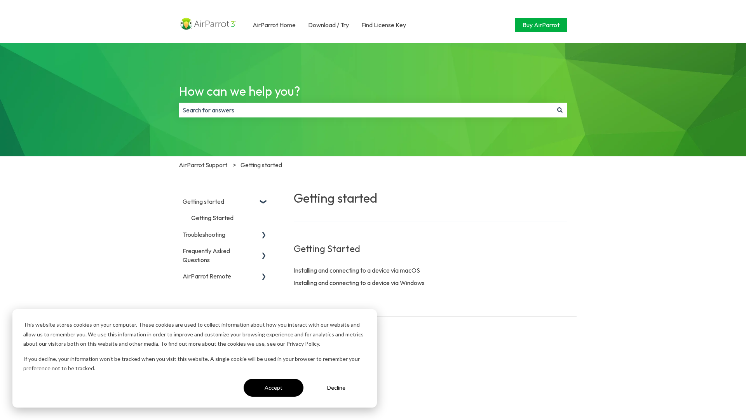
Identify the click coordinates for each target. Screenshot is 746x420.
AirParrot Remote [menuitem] (207, 276)
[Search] (560, 110)
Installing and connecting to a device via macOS (357, 270)
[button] (264, 202)
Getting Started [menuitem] (212, 218)
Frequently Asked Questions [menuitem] (206, 255)
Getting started (261, 165)
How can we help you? (239, 91)
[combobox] (366, 110)
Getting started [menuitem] (203, 201)
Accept (273, 387)
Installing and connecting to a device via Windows (359, 283)
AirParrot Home (274, 25)
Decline (336, 387)
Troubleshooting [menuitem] (204, 234)
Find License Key (383, 25)
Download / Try (328, 25)
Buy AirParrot (541, 25)
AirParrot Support (203, 165)
